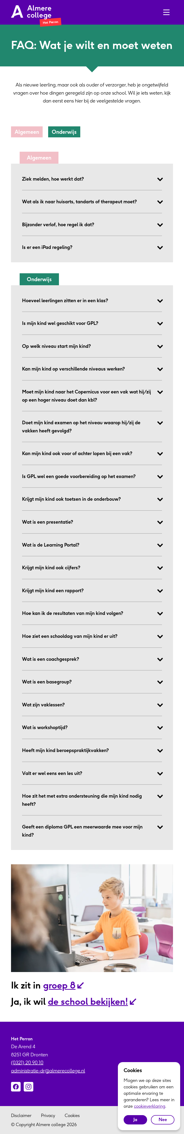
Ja (135, 1119)
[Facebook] (16, 1086)
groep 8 (59, 985)
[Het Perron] (31, 12)
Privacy (48, 1115)
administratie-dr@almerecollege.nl (48, 1071)
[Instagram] (28, 1086)
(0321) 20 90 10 (27, 1062)
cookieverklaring (149, 1106)
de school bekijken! (88, 1001)
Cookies (72, 1115)
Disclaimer (21, 1115)
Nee (163, 1119)
